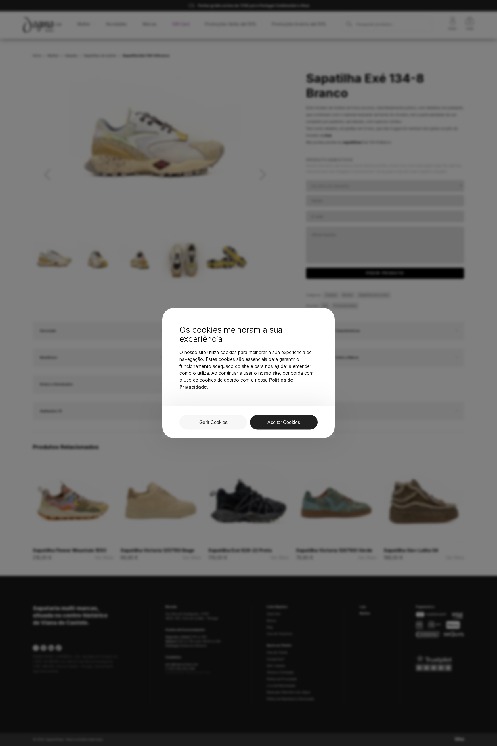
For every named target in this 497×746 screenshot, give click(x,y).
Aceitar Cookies (283, 422)
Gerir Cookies (213, 422)
